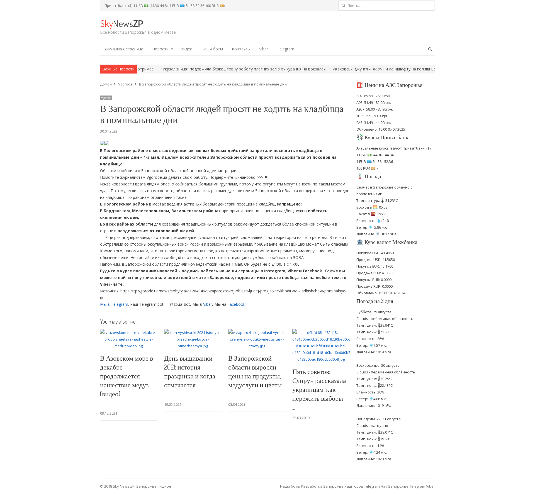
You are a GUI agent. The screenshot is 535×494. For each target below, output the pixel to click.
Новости (160, 49)
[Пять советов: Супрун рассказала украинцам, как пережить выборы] (321, 332)
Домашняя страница (123, 49)
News (121, 23)
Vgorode (106, 98)
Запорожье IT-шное (153, 486)
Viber (207, 304)
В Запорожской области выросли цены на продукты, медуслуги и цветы (255, 371)
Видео (187, 49)
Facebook (236, 304)
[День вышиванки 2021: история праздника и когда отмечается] (193, 332)
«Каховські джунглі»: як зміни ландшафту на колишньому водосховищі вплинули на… (390, 69)
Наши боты (212, 49)
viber (263, 49)
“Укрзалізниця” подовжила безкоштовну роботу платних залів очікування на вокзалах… (222, 69)
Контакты (241, 49)
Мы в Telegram (114, 304)
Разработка (312, 486)
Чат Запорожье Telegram (403, 486)
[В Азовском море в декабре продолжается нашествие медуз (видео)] (128, 332)
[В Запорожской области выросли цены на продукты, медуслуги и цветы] (257, 332)
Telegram (285, 49)
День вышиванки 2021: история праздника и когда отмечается (189, 371)
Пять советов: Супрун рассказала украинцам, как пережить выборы (319, 384)
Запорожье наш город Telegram (351, 486)
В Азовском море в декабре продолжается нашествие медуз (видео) (126, 376)
